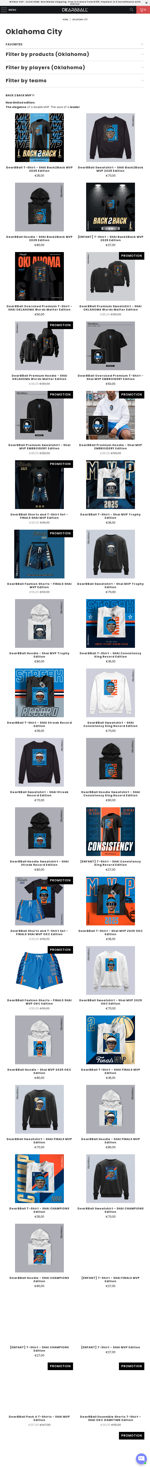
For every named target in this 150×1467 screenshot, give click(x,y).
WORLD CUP (16, 1)
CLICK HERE (32, 1)
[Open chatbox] (141, 1458)
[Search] (131, 10)
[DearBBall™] (75, 10)
